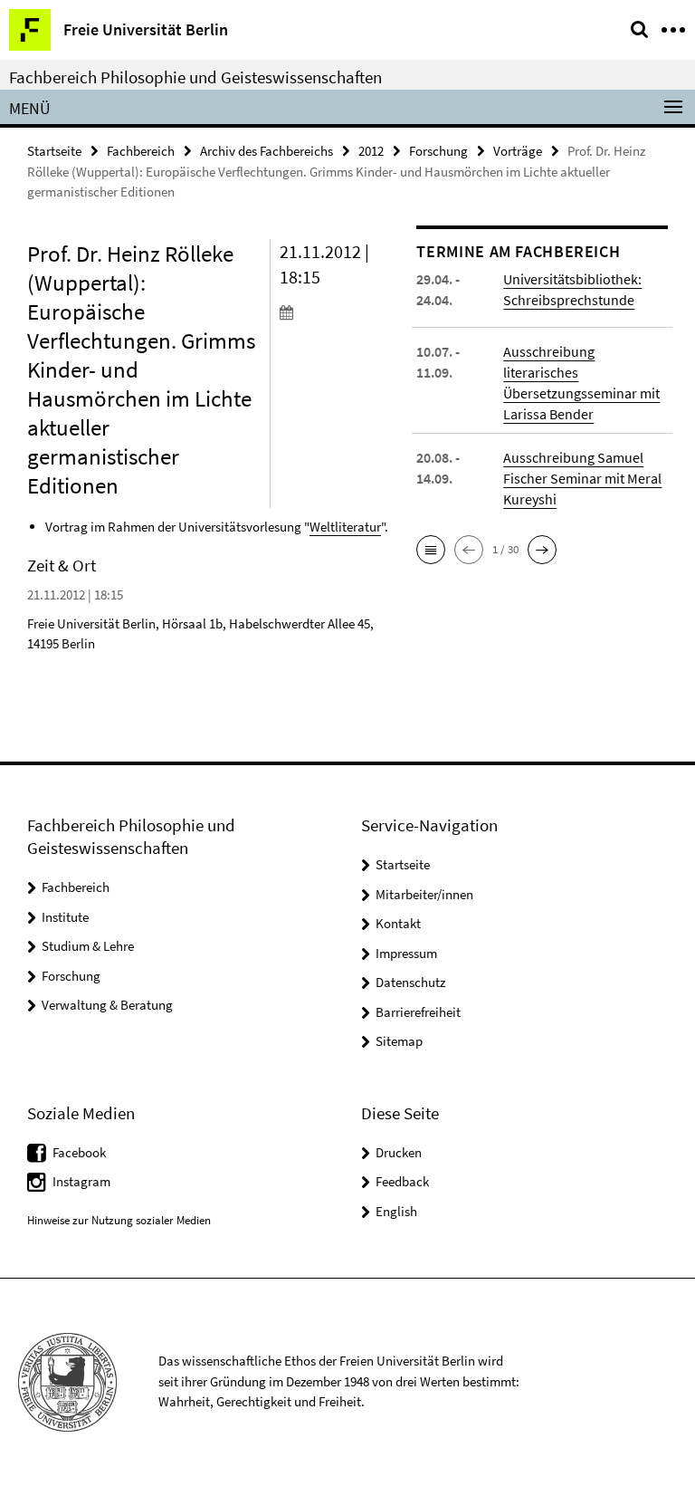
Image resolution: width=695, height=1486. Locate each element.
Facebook (79, 1152)
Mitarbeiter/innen (424, 894)
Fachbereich (141, 150)
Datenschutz (410, 982)
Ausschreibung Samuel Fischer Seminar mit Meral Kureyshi (582, 478)
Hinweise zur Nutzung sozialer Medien (119, 1220)
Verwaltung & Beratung (107, 1004)
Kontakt (398, 923)
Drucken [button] (399, 1152)
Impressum (406, 953)
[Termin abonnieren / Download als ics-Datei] (335, 311)
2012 (371, 150)
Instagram (81, 1181)
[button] (430, 550)
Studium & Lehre (88, 945)
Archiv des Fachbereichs (266, 150)
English (396, 1211)
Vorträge (517, 150)
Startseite (54, 150)
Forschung (438, 150)
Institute (65, 916)
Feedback (402, 1181)
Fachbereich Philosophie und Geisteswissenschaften (195, 77)
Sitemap (399, 1041)
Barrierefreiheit (418, 1012)
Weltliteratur (345, 526)
